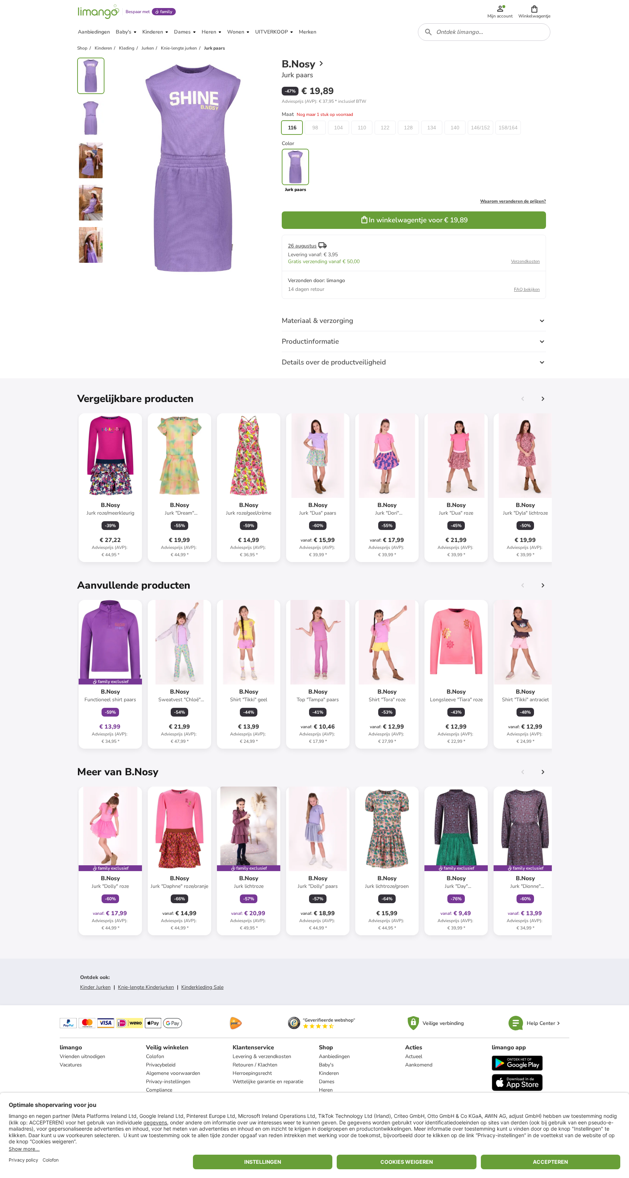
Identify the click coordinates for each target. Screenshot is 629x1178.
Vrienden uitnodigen (82, 1056)
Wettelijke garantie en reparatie (268, 1081)
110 (362, 127)
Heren (326, 1090)
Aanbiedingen (334, 1056)
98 (315, 127)
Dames (327, 1081)
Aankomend (418, 1064)
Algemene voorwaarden (173, 1073)
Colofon (155, 1056)
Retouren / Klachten (255, 1064)
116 (292, 127)
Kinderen (329, 1073)
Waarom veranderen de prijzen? (513, 201)
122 (385, 127)
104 (338, 127)
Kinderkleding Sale (202, 987)
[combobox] (484, 32)
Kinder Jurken (95, 987)
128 (408, 127)
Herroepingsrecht (252, 1073)
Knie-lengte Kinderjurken (146, 987)
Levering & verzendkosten (262, 1056)
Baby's (326, 1064)
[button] (534, 11)
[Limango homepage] (98, 11)
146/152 (480, 127)
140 (455, 127)
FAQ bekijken (527, 289)
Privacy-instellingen (168, 1081)
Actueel (413, 1056)
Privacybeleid (160, 1064)
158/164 (508, 127)
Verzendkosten (525, 261)
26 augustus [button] (302, 245)
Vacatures (71, 1064)
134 (431, 127)
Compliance (159, 1090)
